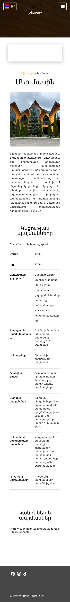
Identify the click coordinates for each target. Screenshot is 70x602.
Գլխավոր (27, 73)
